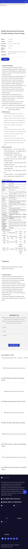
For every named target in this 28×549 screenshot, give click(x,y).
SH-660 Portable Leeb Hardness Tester (13, 423)
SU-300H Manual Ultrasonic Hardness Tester (12, 379)
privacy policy (9, 546)
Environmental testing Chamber (9, 357)
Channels (6, 534)
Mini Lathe (20, 357)
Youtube (19, 518)
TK (6, 518)
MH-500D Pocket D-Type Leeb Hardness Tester (13, 445)
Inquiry (5, 59)
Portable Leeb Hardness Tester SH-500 (13, 401)
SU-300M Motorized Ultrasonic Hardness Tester (13, 468)
